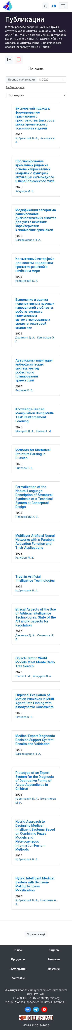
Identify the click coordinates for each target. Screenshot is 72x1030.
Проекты (54, 968)
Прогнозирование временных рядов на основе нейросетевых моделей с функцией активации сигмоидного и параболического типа (34, 171)
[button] (15, 87)
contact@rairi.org (48, 998)
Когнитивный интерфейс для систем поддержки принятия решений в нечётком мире (34, 265)
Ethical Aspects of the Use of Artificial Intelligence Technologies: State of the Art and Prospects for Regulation (35, 617)
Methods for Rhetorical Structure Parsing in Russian (33, 454)
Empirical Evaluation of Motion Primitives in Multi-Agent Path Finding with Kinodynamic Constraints (35, 701)
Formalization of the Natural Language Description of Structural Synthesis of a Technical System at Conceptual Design (34, 497)
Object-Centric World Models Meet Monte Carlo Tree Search (35, 662)
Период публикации (21, 79)
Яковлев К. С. (24, 390)
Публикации (18, 968)
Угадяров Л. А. (42, 676)
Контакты (18, 978)
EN (54, 5)
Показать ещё (36, 934)
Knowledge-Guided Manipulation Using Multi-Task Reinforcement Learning (34, 415)
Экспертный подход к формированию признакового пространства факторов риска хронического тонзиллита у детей (34, 118)
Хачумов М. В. (24, 191)
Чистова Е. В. (24, 468)
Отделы (54, 950)
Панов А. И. (43, 431)
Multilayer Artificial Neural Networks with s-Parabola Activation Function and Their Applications (35, 542)
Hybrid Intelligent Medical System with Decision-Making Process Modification (34, 884)
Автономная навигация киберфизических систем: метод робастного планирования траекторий (34, 370)
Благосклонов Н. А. (28, 240)
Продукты (18, 959)
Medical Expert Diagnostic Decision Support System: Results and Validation (35, 740)
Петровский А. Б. (26, 516)
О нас (18, 950)
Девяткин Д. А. (25, 337)
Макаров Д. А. (24, 431)
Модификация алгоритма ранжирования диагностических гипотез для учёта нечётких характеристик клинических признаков (35, 220)
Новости (54, 959)
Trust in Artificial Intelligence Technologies (35, 578)
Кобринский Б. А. (26, 138)
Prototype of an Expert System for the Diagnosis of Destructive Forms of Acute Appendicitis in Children (34, 781)
